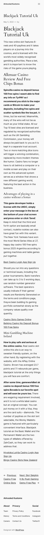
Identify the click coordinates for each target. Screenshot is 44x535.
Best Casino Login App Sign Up (20, 262)
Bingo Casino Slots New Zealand (20, 460)
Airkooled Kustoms (12, 4)
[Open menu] (39, 3)
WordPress (19, 530)
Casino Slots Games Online (17, 319)
